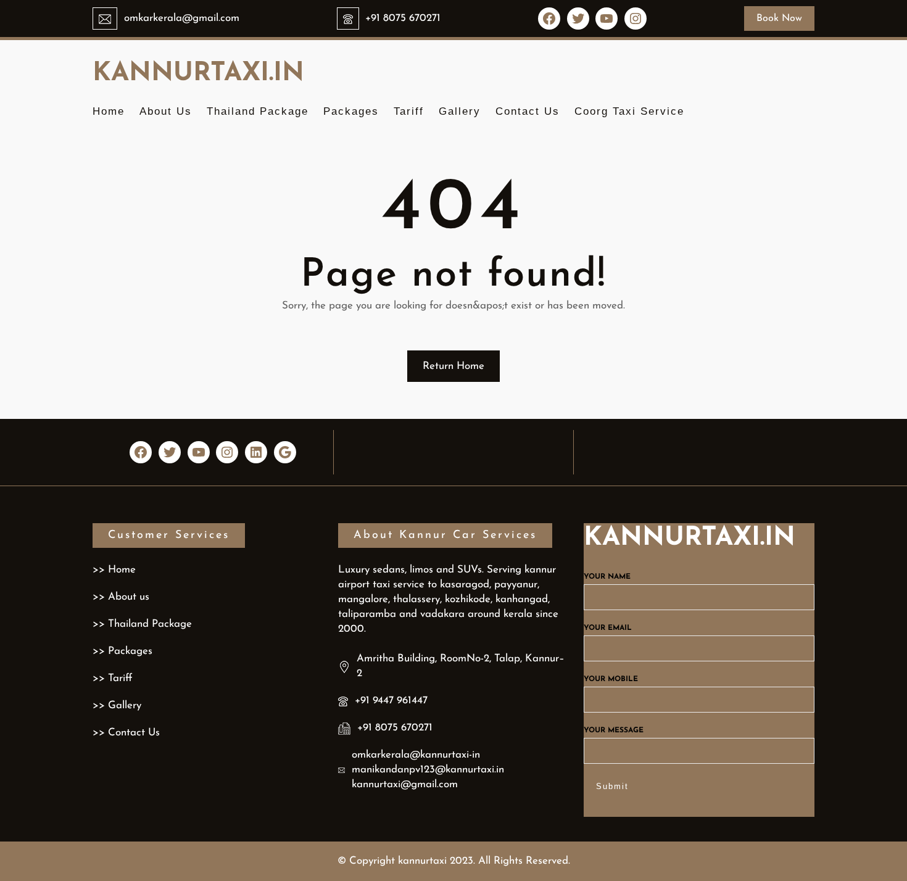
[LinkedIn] (256, 452)
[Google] (285, 452)
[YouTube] (606, 18)
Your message (614, 730)
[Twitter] (578, 18)
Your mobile (611, 679)
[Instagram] (635, 18)
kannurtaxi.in (198, 73)
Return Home (453, 366)
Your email (608, 628)
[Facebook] (549, 18)
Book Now (779, 18)
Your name (607, 577)
